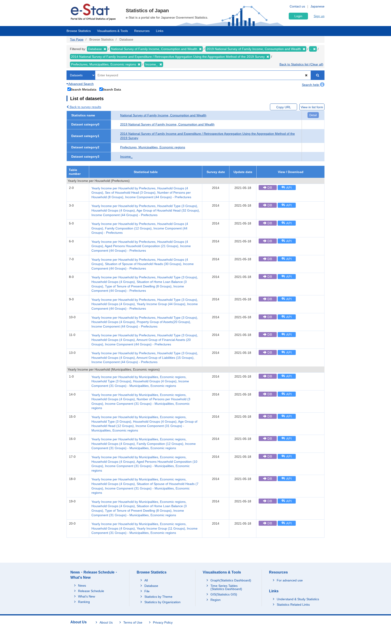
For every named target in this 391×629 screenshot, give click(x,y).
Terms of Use (132, 622)
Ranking (84, 601)
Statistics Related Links (293, 604)
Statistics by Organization (162, 602)
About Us (106, 622)
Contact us (297, 6)
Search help (311, 85)
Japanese (317, 6)
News (82, 585)
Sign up (319, 16)
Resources (142, 31)
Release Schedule (91, 591)
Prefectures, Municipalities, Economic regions (152, 147)
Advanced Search (81, 83)
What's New (86, 596)
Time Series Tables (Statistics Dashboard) (226, 587)
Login (298, 16)
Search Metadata (83, 89)
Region (215, 599)
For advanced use (290, 580)
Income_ (126, 156)
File (147, 591)
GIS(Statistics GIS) (223, 594)
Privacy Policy (163, 622)
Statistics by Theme (158, 596)
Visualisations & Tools (112, 31)
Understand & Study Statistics (298, 599)
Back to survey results (85, 106)
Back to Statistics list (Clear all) (301, 64)
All (146, 580)
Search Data (112, 89)
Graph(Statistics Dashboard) (230, 580)
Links (159, 31)
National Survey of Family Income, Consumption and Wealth (163, 115)
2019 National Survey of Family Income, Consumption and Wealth (167, 124)
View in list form (312, 107)
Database (151, 585)
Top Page (76, 39)
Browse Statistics (79, 31)
